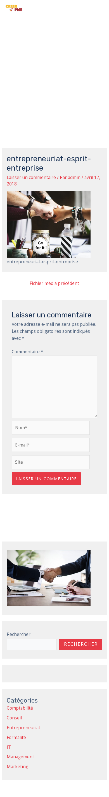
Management (20, 757)
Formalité (16, 737)
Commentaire (27, 351)
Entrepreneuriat (23, 727)
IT (9, 747)
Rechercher (18, 634)
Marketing (17, 766)
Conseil (14, 718)
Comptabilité (20, 708)
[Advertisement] (54, 73)
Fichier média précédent (54, 283)
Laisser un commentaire (31, 177)
